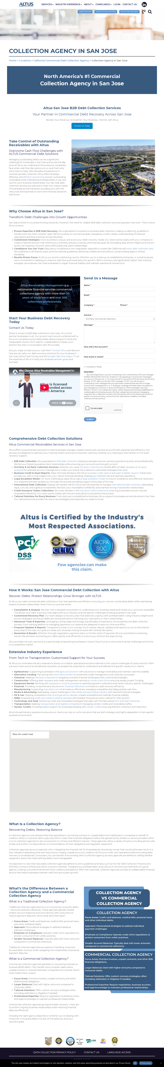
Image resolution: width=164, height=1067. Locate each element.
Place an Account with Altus (106, 12)
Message (89, 325)
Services (46, 4)
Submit (90, 419)
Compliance (102, 4)
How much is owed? (94, 357)
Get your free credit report (129, 12)
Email (87, 295)
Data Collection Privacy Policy (54, 1052)
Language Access (119, 1052)
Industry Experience (67, 4)
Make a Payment (85, 12)
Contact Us (129, 4)
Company (89, 305)
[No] (161, 1063)
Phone (124, 305)
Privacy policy (145, 1063)
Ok (135, 1063)
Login (117, 4)
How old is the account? (96, 347)
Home (26, 4)
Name (87, 285)
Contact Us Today (82, 126)
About (88, 4)
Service (88, 315)
